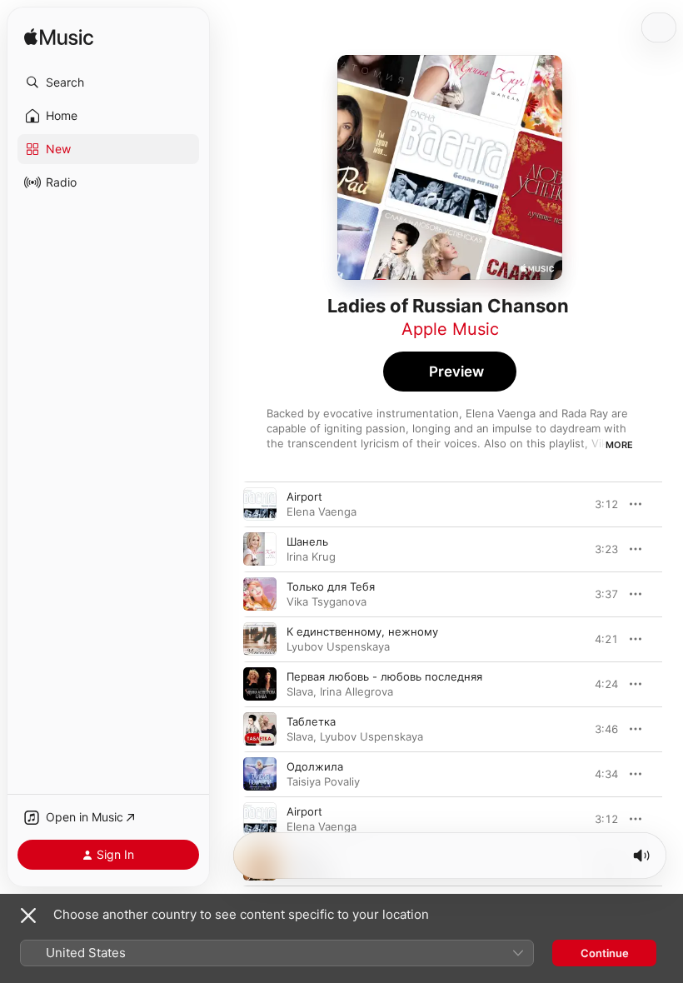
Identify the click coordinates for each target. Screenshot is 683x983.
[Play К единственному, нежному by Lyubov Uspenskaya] (260, 639)
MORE (619, 445)
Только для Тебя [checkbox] (331, 586)
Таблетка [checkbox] (311, 721)
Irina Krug (311, 556)
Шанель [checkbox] (307, 541)
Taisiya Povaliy (323, 781)
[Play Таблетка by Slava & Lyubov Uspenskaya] (260, 729)
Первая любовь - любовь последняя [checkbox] (384, 676)
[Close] (28, 915)
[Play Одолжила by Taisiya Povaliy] (260, 774)
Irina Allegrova (356, 691)
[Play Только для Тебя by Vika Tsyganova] (260, 594)
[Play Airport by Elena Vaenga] (260, 504)
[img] (58, 37)
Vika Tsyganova (326, 601)
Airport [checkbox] (304, 496)
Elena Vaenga (321, 511)
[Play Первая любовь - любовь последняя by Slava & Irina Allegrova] (260, 684)
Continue (605, 953)
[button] (108, 82)
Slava (300, 691)
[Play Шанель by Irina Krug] (260, 549)
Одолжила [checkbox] (315, 766)
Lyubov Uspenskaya (338, 646)
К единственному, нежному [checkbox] (362, 631)
